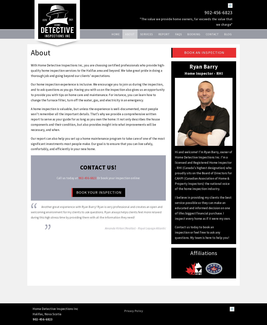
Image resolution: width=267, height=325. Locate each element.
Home (116, 34)
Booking (193, 34)
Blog (228, 34)
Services (146, 34)
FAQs (178, 34)
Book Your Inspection (99, 192)
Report (164, 34)
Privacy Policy (133, 311)
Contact (212, 34)
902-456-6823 (218, 12)
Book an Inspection (204, 52)
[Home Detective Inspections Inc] (57, 21)
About (130, 34)
